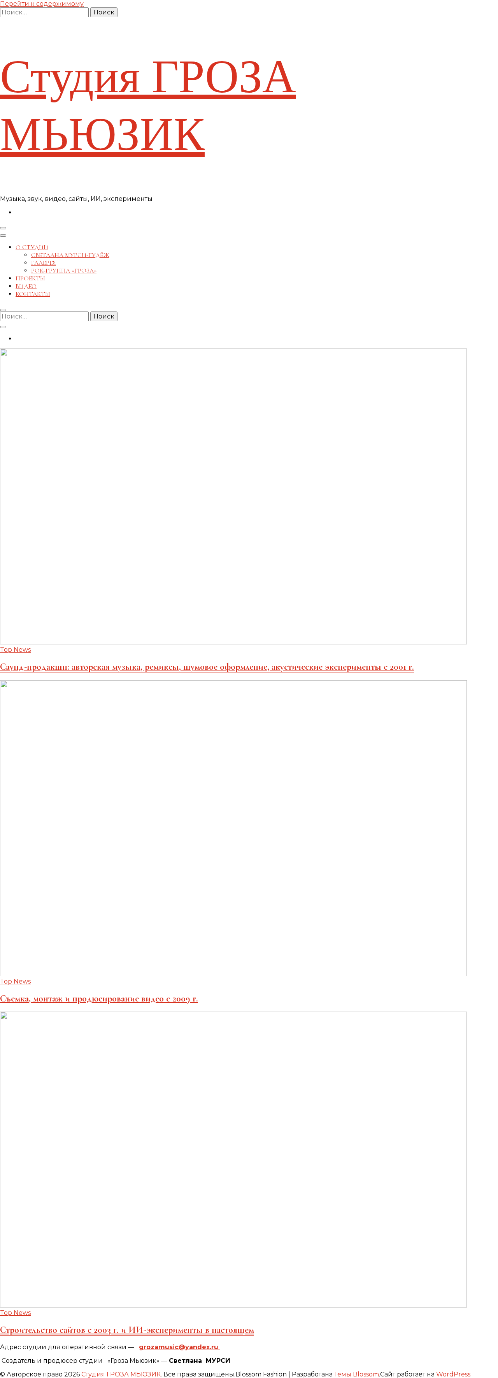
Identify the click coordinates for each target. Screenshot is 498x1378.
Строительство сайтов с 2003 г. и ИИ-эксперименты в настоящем (127, 1330)
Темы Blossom (356, 1374)
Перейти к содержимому (42, 3)
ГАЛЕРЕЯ (43, 263)
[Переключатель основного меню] (3, 228)
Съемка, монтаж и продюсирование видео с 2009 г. (99, 998)
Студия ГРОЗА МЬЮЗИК (148, 106)
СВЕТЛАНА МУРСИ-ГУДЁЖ (70, 255)
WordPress (453, 1374)
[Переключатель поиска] (3, 310)
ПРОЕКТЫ (30, 278)
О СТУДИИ (32, 247)
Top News (15, 649)
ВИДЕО (26, 286)
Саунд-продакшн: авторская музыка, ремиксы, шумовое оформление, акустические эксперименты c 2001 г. (207, 666)
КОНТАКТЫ (33, 294)
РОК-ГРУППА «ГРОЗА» (63, 271)
